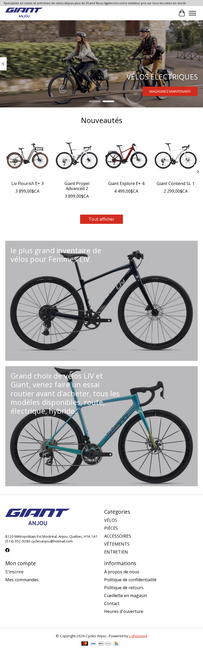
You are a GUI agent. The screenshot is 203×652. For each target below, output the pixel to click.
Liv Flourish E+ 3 (27, 183)
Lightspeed (138, 636)
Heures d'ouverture (123, 611)
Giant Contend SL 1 (176, 183)
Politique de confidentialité (130, 580)
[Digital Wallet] (104, 644)
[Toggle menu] (192, 13)
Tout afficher (101, 219)
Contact (111, 603)
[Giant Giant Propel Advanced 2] (77, 156)
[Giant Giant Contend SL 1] (176, 156)
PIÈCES (111, 528)
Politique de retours (124, 587)
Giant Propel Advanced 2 (76, 186)
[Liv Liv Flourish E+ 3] (27, 156)
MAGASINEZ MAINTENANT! (170, 91)
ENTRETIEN (116, 552)
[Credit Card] (116, 644)
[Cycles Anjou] (24, 13)
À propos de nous (121, 572)
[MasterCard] (84, 644)
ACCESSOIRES (117, 536)
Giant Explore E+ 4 (126, 183)
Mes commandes (22, 580)
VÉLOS (110, 520)
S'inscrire (14, 572)
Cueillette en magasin (125, 595)
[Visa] (93, 644)
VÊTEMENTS (117, 544)
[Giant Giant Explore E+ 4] (126, 156)
